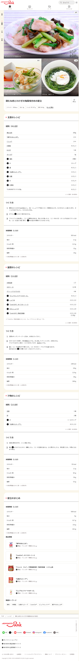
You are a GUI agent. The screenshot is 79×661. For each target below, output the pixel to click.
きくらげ (9, 154)
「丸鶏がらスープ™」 (15, 172)
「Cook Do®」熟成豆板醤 (16, 313)
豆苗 (8, 411)
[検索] (61, 2)
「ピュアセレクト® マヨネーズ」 (19, 296)
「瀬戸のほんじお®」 (13, 137)
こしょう (9, 141)
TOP (2, 616)
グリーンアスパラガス (13, 291)
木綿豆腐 (9, 283)
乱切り (39, 343)
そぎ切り (22, 208)
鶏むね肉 (9, 133)
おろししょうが (14, 309)
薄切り (27, 341)
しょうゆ (12, 300)
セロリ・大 (10, 287)
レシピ (10, 616)
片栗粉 (9, 146)
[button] (67, 2)
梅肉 (10, 159)
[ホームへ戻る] (7, 2)
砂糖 (10, 176)
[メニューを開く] (76, 2)
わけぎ (9, 150)
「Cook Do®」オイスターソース (18, 304)
